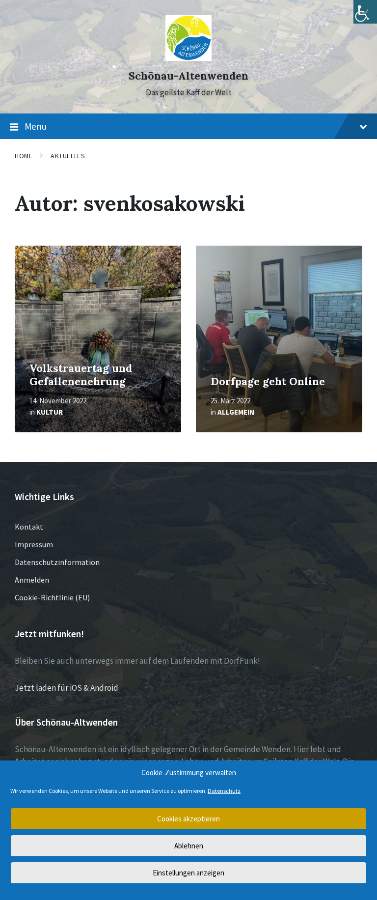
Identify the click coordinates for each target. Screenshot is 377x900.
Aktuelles (68, 155)
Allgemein (235, 412)
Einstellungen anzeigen (188, 872)
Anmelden (32, 580)
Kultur (49, 412)
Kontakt (29, 527)
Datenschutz (224, 790)
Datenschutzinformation (57, 562)
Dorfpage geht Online (268, 381)
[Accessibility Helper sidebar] (365, 12)
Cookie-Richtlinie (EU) (52, 597)
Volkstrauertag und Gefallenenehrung (80, 375)
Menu (36, 126)
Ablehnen (188, 845)
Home (23, 155)
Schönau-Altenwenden (188, 76)
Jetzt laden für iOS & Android (66, 687)
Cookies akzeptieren (188, 818)
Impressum (34, 544)
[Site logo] (188, 58)
